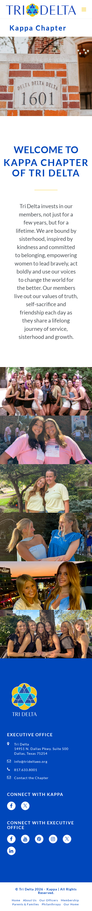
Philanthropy (51, 904)
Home (16, 900)
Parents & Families (25, 904)
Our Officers (48, 900)
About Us (30, 900)
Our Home (71, 904)
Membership (70, 900)
